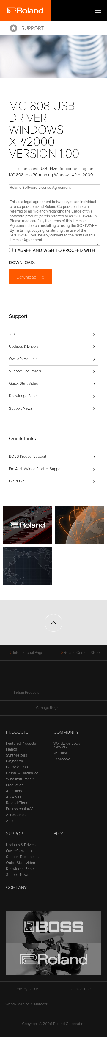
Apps (10, 820)
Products (17, 732)
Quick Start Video (23, 383)
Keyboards (14, 761)
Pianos (11, 749)
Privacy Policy (27, 989)
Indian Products (26, 692)
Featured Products (21, 743)
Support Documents (25, 371)
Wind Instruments (20, 779)
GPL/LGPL (17, 481)
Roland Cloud (17, 803)
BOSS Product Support (27, 456)
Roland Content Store (82, 652)
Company (16, 887)
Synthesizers (16, 755)
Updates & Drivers (24, 346)
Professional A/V (19, 809)
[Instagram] (65, 675)
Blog (59, 833)
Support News (20, 408)
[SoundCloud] (76, 675)
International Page (28, 652)
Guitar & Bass (17, 767)
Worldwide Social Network (67, 745)
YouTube (60, 753)
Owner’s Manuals (23, 358)
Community (66, 732)
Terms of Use (80, 989)
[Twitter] (42, 675)
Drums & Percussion (22, 773)
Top (12, 334)
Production (14, 785)
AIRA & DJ (14, 797)
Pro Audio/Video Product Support (36, 469)
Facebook (62, 759)
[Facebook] (31, 675)
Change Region (49, 707)
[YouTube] (53, 675)
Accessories (16, 815)
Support (32, 28)
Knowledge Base (23, 396)
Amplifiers (14, 791)
